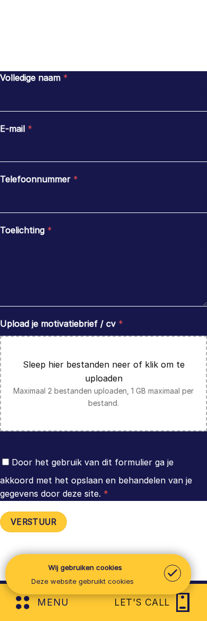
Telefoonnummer (39, 179)
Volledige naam (34, 77)
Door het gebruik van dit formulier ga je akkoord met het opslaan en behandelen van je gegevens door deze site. (96, 478)
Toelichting (26, 230)
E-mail (16, 128)
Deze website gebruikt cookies (82, 581)
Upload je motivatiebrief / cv (61, 323)
